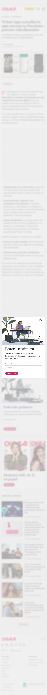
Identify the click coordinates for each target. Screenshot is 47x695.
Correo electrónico (11, 364)
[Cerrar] (41, 320)
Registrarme (12, 373)
